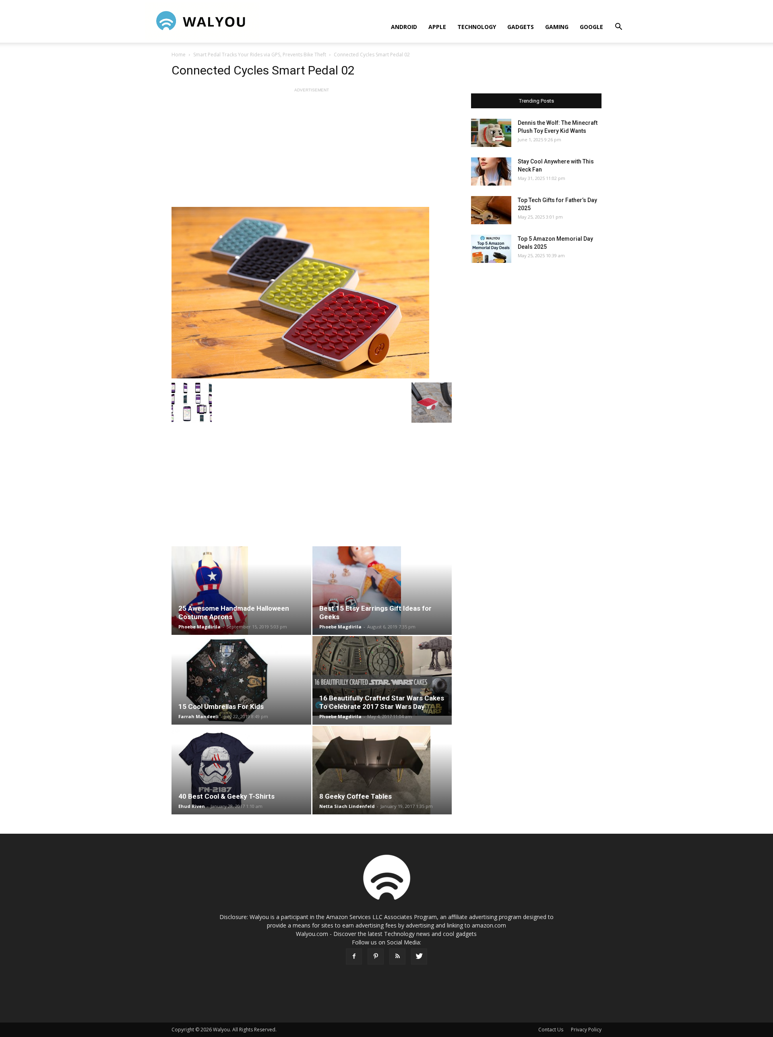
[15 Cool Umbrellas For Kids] (241, 680)
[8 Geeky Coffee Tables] (382, 770)
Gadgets (520, 27)
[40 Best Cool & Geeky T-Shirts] (241, 770)
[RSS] (397, 956)
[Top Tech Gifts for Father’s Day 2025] (491, 210)
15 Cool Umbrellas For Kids (221, 706)
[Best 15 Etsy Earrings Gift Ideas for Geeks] (382, 590)
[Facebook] (354, 956)
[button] (618, 27)
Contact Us (550, 1029)
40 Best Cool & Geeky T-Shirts (226, 796)
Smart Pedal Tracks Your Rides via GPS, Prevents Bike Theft (259, 54)
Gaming (556, 27)
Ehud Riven (191, 806)
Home (179, 54)
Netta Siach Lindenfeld (347, 806)
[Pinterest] (376, 956)
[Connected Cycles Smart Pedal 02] (312, 292)
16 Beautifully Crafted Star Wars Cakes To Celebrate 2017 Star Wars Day (381, 702)
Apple (437, 27)
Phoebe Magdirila (199, 627)
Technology (476, 27)
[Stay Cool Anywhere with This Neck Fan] (491, 171)
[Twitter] (419, 956)
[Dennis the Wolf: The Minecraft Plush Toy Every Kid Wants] (491, 133)
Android (404, 27)
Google (591, 27)
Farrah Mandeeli (198, 716)
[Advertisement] (312, 150)
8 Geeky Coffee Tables (355, 796)
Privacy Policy (586, 1029)
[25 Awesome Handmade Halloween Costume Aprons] (241, 590)
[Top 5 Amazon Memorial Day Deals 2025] (491, 249)
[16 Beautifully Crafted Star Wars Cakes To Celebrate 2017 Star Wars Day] (382, 676)
